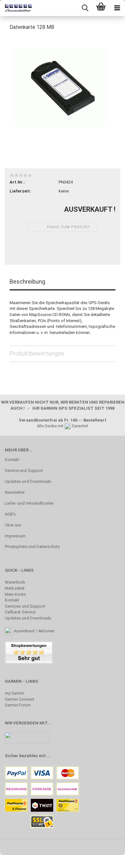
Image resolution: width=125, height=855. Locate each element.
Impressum (15, 536)
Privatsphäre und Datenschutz (32, 546)
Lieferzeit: (20, 191)
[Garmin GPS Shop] (16, 8)
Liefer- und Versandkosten (29, 503)
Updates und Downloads (28, 481)
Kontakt (12, 459)
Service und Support (24, 470)
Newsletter (15, 492)
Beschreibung (27, 281)
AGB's (10, 514)
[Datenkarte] (62, 84)
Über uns (13, 525)
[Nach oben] (107, 845)
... (49, 755)
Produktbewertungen (37, 353)
